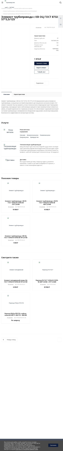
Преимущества (34, 137)
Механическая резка (32, 135)
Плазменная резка (45, 135)
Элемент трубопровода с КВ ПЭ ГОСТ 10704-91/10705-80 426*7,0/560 (47, 202)
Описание (6, 94)
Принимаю (53, 445)
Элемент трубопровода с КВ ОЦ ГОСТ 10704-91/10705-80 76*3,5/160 (15, 237)
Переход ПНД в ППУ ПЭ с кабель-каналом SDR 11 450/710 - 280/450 (16, 314)
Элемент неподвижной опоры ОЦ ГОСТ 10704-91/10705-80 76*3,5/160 (15, 281)
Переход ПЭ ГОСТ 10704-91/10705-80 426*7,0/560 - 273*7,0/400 (47, 281)
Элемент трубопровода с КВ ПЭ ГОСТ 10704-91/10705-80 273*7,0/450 (15, 202)
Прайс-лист (42, 72)
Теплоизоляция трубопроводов (30, 144)
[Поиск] (60, 3)
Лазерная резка (24, 137)
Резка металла (25, 129)
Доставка (23, 159)
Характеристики (19, 94)
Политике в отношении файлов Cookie (26, 449)
